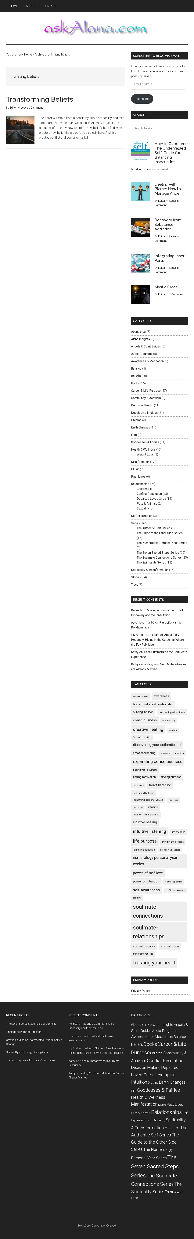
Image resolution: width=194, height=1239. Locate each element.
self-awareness (146, 890)
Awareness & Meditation (147, 361)
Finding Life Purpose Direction (23, 1031)
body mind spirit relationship (153, 704)
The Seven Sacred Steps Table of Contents (31, 1023)
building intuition (143, 712)
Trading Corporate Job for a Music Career (31, 1060)
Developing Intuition (144, 413)
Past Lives (138, 476)
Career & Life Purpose (146, 390)
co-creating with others (172, 712)
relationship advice (173, 882)
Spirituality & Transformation (149, 570)
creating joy (168, 720)
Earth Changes (140, 427)
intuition (153, 807)
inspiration (138, 807)
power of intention (146, 881)
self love (137, 898)
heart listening (160, 785)
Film (134, 435)
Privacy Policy (140, 991)
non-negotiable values (170, 850)
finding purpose (171, 777)
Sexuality (143, 508)
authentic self (140, 696)
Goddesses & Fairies (145, 442)
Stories (136, 577)
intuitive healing (145, 822)
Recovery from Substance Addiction (168, 224)
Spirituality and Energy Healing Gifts (27, 1052)
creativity (173, 730)
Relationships (140, 484)
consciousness (145, 720)
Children (142, 489)
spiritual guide (170, 946)
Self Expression (141, 516)
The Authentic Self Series (154, 528)
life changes (178, 832)
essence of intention (172, 753)
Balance (136, 368)
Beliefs (136, 376)
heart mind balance (143, 793)
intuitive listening (149, 831)
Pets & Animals (147, 503)
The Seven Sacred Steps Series (158, 552)
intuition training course (146, 814)
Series (135, 523)
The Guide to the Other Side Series (160, 533)
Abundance (138, 331)
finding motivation (144, 777)
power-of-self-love (148, 873)
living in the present (173, 841)
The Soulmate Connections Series (159, 557)
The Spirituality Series (151, 562)
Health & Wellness (143, 449)
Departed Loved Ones (151, 498)
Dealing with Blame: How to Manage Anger (168, 189)
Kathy (134, 652)
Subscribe (142, 99)
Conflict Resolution (149, 494)
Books (135, 383)
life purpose (145, 841)
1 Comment (176, 294)
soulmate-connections (148, 911)
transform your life (143, 953)
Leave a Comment (32, 107)
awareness (161, 696)
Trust (134, 584)
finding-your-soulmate (145, 769)
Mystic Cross (166, 287)
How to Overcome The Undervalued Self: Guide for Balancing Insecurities (171, 152)
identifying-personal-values (148, 799)
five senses (138, 785)
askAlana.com (97, 28)
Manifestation (140, 462)
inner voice (173, 800)
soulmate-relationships (149, 932)
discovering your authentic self (157, 745)
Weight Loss (145, 454)
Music (135, 469)
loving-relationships (144, 849)
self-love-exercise (175, 890)
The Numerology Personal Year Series (162, 543)
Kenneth (136, 610)
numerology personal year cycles (155, 860)
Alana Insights (140, 339)
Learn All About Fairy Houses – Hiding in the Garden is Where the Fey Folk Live (157, 639)
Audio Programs (142, 354)
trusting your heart (154, 963)
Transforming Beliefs (39, 99)
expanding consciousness (157, 761)
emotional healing (144, 753)
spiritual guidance (144, 946)
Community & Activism (146, 398)
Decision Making (142, 405)
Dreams (136, 420)
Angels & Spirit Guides (146, 346)
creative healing (148, 729)
